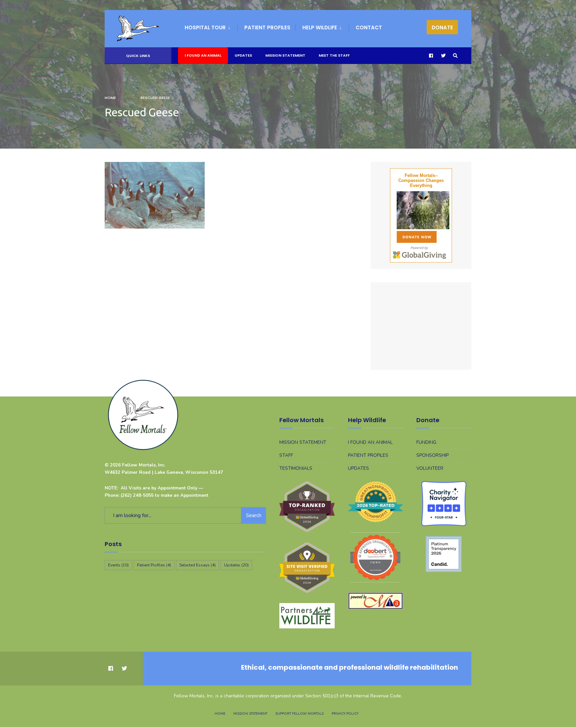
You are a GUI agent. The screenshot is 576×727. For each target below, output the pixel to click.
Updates (243, 55)
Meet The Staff (334, 55)
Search (253, 515)
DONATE (442, 27)
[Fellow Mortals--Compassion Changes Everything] (421, 210)
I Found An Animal (203, 55)
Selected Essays (197, 565)
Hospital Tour (205, 27)
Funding (426, 442)
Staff (286, 455)
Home (110, 97)
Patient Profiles (267, 27)
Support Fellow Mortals (299, 713)
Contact (369, 27)
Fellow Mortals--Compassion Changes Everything (421, 180)
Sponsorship (432, 455)
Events (118, 565)
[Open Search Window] (455, 56)
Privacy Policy (345, 713)
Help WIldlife (319, 27)
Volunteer (429, 468)
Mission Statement (285, 55)
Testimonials (295, 468)
